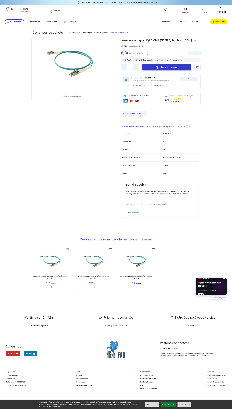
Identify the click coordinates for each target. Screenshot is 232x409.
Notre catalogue (82, 379)
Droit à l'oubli (212, 379)
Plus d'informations (189, 79)
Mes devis (185, 12)
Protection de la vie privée (216, 375)
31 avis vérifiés (176, 101)
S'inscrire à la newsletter (169, 348)
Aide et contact (198, 22)
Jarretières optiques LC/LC (119, 33)
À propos (79, 375)
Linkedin (29, 353)
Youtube (11, 353)
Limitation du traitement (216, 385)
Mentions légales (146, 382)
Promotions (52, 22)
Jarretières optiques (101, 33)
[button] (211, 286)
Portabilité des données (216, 382)
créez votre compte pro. (173, 60)
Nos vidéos (165, 22)
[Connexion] (203, 9)
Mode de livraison (146, 375)
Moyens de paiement (148, 379)
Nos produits (16, 22)
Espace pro (220, 22)
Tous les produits (74, 33)
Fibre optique (87, 33)
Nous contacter (133, 213)
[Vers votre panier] (221, 9)
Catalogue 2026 (74, 22)
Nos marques (34, 22)
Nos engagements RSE (84, 385)
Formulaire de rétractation (150, 389)
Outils (179, 22)
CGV (142, 385)
